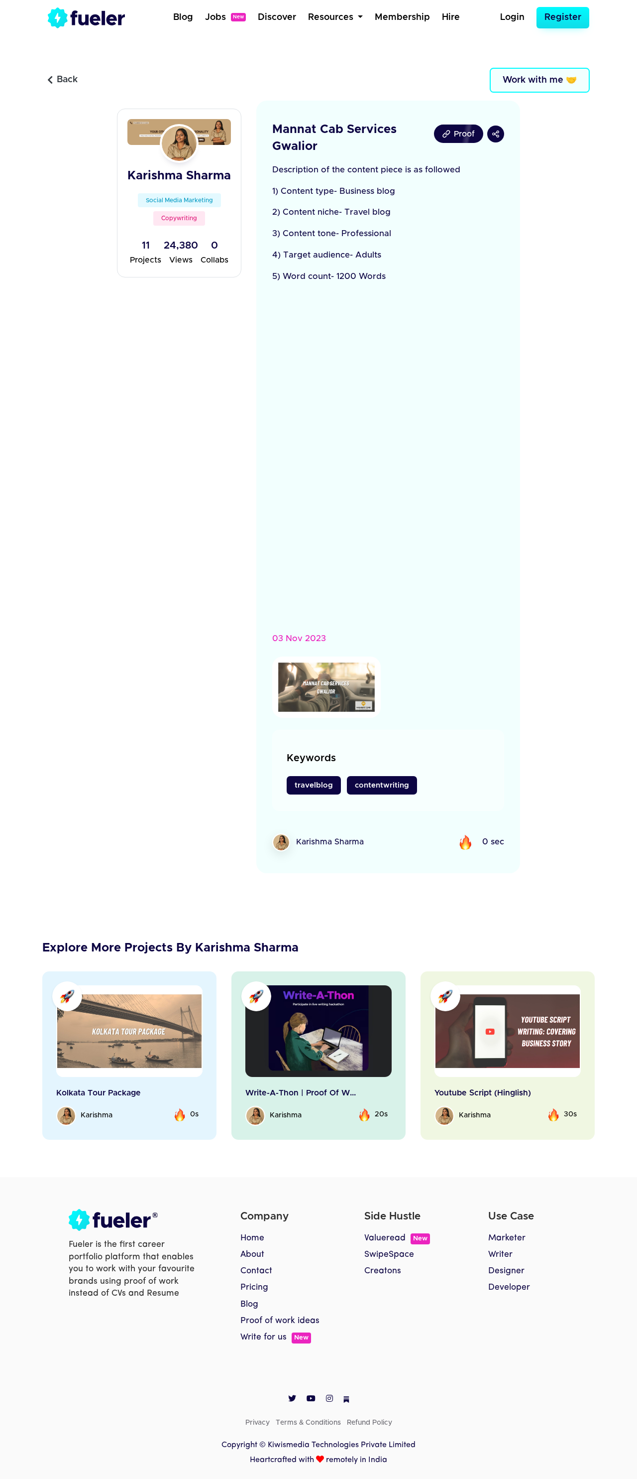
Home (252, 1238)
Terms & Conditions (308, 1422)
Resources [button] (332, 17)
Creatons (382, 1271)
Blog (183, 17)
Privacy (257, 1422)
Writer (500, 1254)
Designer (506, 1271)
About (252, 1254)
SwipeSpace (389, 1254)
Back (67, 79)
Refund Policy (369, 1422)
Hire (451, 17)
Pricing (254, 1287)
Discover (277, 17)
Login (512, 17)
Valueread (395, 1238)
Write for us (274, 1337)
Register (562, 17)
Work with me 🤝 (540, 80)
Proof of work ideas (279, 1321)
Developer (509, 1287)
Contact (256, 1271)
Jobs (224, 17)
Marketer (507, 1238)
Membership (402, 17)
